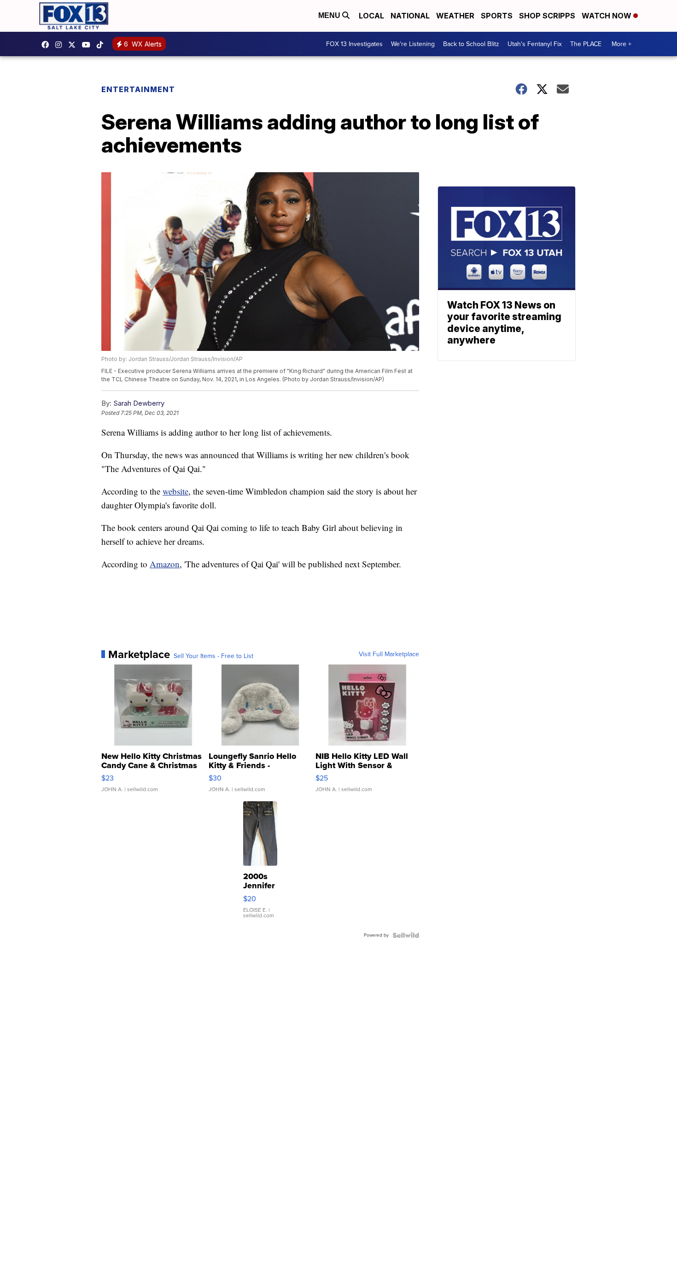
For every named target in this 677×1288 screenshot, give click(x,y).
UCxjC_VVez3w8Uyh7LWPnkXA (88, 44)
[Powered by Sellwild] (405, 935)
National (410, 15)
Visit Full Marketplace (389, 654)
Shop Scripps (547, 15)
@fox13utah (102, 44)
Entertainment (138, 89)
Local (371, 15)
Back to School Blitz (471, 44)
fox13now (60, 44)
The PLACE (585, 44)
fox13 (74, 44)
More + (621, 44)
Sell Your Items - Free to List (213, 656)
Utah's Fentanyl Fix (535, 44)
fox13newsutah (47, 44)
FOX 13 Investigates (354, 44)
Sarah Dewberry (138, 403)
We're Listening (413, 44)
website (175, 491)
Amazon (165, 564)
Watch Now (607, 15)
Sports (497, 15)
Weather (455, 15)
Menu (330, 15)
